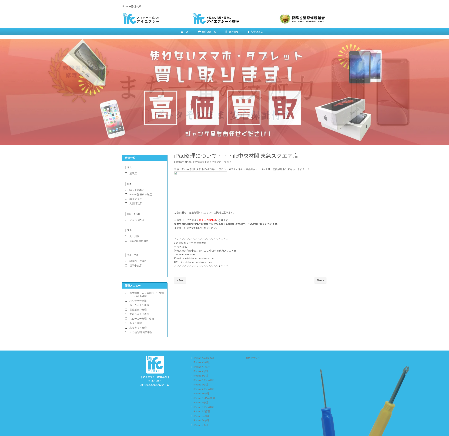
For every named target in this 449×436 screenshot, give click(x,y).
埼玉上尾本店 (136, 190)
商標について (253, 358)
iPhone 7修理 (200, 384)
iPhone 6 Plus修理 (203, 407)
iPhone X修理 (200, 371)
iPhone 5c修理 (201, 420)
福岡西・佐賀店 (138, 261)
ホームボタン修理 (139, 305)
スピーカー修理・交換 (141, 318)
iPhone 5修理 (200, 425)
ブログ (227, 162)
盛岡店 (133, 173)
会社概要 (234, 31)
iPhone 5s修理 (201, 416)
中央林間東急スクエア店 (208, 162)
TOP (186, 31)
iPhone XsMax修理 (203, 358)
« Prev (180, 280)
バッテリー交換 (138, 300)
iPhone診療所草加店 (140, 194)
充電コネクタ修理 (139, 314)
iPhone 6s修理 (201, 393)
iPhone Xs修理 (201, 362)
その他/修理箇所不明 (140, 332)
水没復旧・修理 (138, 327)
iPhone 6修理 (200, 402)
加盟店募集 (257, 31)
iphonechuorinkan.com (201, 258)
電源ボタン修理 (138, 309)
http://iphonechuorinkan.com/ (196, 262)
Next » (320, 280)
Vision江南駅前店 (138, 241)
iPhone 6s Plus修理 (204, 398)
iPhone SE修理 (201, 411)
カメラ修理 (135, 323)
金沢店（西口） (138, 220)
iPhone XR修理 (201, 367)
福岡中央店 (135, 265)
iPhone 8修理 (200, 375)
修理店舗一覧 (209, 31)
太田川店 (134, 236)
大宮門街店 (135, 203)
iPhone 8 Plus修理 (203, 380)
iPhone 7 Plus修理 (203, 389)
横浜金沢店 (135, 199)
